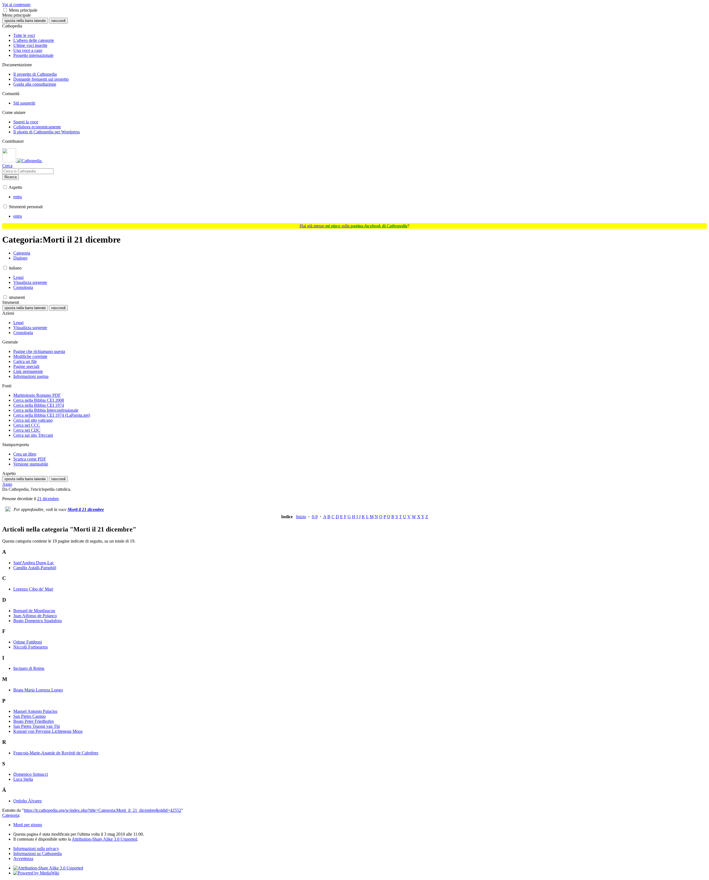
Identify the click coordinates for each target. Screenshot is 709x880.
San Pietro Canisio (29, 716)
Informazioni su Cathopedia (37, 853)
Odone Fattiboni (27, 642)
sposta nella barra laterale (25, 21)
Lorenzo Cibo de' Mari (33, 589)
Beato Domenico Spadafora (37, 620)
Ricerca (10, 177)
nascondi (58, 21)
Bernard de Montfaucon (34, 610)
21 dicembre (48, 498)
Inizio (301, 516)
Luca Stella (23, 779)
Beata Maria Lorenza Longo (38, 690)
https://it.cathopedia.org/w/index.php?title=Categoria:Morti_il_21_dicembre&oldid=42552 (102, 810)
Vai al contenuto (16, 4)
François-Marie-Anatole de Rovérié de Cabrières (55, 753)
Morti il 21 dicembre (86, 509)
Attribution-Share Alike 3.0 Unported (104, 839)
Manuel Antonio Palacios (35, 711)
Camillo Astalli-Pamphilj (34, 567)
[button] (5, 10)
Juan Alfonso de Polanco (35, 615)
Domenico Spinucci (30, 774)
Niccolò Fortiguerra (30, 647)
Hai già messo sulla (353, 225)
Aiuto (7, 484)
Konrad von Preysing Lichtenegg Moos (48, 731)
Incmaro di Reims (28, 668)
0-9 (315, 516)
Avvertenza (23, 858)
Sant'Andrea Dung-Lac (33, 562)
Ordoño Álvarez (27, 800)
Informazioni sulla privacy (36, 848)
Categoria (10, 815)
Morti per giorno (27, 824)
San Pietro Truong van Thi (36, 726)
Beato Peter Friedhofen (33, 721)
